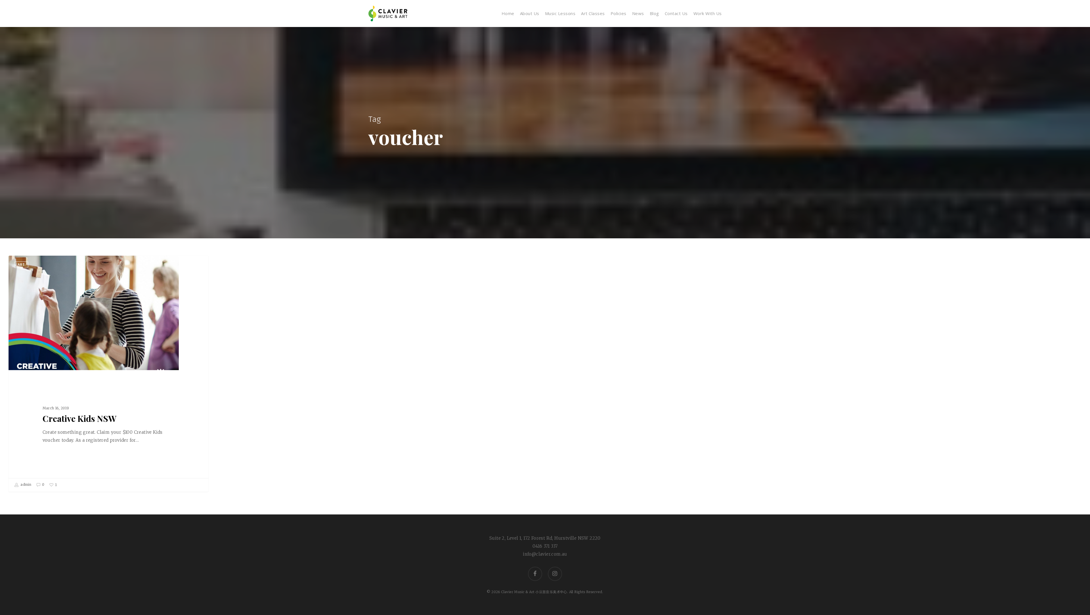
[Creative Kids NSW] (108, 373)
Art (21, 264)
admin (25, 485)
